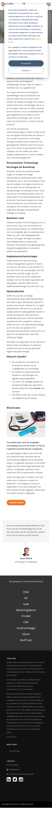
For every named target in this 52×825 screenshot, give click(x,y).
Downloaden (16, 502)
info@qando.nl (14, 769)
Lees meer (11, 737)
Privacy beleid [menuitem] (14, 751)
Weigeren (26, 70)
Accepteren (26, 63)
